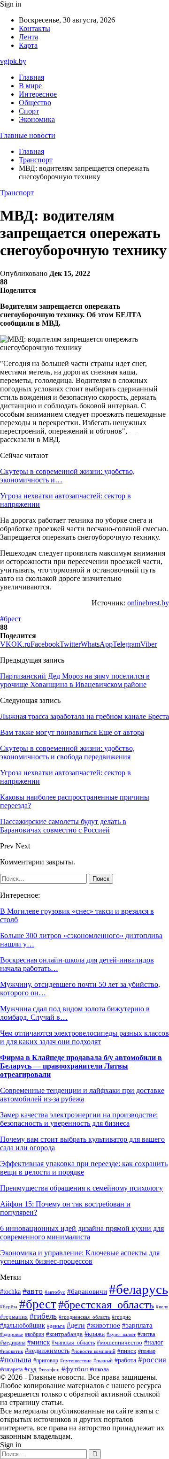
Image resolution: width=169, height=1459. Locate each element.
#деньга (56, 1326)
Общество (35, 103)
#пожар (146, 1351)
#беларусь (138, 1289)
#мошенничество (119, 1342)
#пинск (126, 1350)
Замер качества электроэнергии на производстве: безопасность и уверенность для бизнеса (79, 1119)
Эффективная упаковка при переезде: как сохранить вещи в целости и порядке (84, 1168)
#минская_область (73, 1342)
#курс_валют (121, 1334)
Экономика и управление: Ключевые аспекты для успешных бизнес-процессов (80, 1257)
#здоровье (11, 1334)
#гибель (43, 1316)
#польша (15, 1359)
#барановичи (87, 1291)
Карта (28, 45)
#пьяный (103, 1360)
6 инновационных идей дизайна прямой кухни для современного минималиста (82, 1232)
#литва (146, 1334)
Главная (31, 77)
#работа (125, 1360)
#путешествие (76, 1360)
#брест (10, 619)
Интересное (38, 94)
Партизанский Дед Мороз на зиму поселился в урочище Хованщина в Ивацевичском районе (75, 680)
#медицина (12, 1343)
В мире (30, 86)
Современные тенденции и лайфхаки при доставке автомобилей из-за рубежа (82, 1094)
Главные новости (27, 135)
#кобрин (34, 1334)
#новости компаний (93, 1351)
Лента (28, 37)
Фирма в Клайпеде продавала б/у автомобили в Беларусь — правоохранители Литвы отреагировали (81, 1066)
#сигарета (11, 1369)
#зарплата (137, 1325)
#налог (153, 1342)
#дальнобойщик (22, 1325)
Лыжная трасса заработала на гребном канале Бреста (84, 716)
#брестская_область (106, 1304)
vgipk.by (13, 61)
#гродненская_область (84, 1317)
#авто (33, 1291)
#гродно (121, 1317)
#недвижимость (47, 1350)
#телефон (49, 1369)
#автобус (55, 1292)
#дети (76, 1325)
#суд (30, 1369)
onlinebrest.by (148, 603)
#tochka (10, 1291)
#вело (162, 1306)
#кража (94, 1333)
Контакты (34, 28)
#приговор (45, 1361)
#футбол (74, 1369)
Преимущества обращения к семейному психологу (81, 1188)
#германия (14, 1316)
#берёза (8, 1306)
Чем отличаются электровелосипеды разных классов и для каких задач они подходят (84, 1037)
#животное (103, 1325)
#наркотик (11, 1351)
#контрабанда (64, 1333)
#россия (152, 1359)
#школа (99, 1369)
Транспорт (17, 193)
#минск (38, 1342)
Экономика (37, 119)
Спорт (29, 111)
